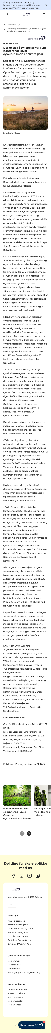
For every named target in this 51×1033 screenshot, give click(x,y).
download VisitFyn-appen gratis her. (21, 8)
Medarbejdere (15, 965)
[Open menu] (44, 14)
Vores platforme (15, 997)
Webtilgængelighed (18, 925)
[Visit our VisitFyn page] (13, 875)
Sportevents (14, 968)
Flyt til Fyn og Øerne (18, 936)
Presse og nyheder (17, 993)
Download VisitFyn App (19, 944)
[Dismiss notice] (46, 5)
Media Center (14, 1005)
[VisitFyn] (16, 889)
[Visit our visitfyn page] (21, 875)
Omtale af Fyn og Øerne (19, 940)
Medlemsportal (15, 1001)
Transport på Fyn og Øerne (21, 928)
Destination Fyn (13, 25)
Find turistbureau (16, 921)
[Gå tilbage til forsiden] (25, 14)
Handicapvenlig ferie (18, 932)
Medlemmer (14, 961)
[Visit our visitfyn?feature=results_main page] (29, 875)
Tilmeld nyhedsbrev (17, 989)
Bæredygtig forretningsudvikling (24, 972)
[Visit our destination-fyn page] (37, 875)
